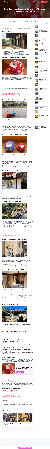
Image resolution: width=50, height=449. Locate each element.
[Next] (31, 420)
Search (36, 21)
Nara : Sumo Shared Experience (7, 95)
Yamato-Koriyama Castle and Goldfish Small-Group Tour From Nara (12, 392)
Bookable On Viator (5, 400)
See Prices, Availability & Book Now (24, 447)
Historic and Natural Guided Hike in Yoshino (9, 391)
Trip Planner (44, 1)
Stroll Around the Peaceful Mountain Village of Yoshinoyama (11, 93)
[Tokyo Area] (7, 1)
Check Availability (19, 372)
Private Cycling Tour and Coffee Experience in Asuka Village (11, 94)
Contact (38, 1)
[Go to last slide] (4, 420)
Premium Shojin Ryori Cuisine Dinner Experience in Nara (11, 235)
